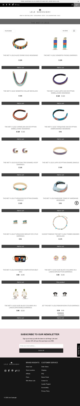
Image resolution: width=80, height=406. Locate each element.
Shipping (43, 370)
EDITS (43, 15)
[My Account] (72, 5)
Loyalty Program (46, 384)
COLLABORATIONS (51, 15)
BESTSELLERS (29, 15)
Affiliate (28, 373)
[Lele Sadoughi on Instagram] (3, 5)
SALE (58, 15)
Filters (65, 30)
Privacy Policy (45, 391)
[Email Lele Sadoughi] (15, 5)
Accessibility (45, 387)
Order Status (45, 366)
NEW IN (22, 15)
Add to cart (20, 67)
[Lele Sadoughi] (40, 10)
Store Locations (30, 370)
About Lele (29, 366)
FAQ (42, 373)
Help (18, 4)
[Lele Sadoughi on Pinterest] (9, 5)
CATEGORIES (37, 15)
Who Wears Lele (30, 380)
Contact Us (44, 380)
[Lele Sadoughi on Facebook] (6, 5)
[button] (74, 30)
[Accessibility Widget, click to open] (77, 203)
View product (60, 282)
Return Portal (45, 377)
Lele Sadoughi (12, 397)
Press (27, 377)
